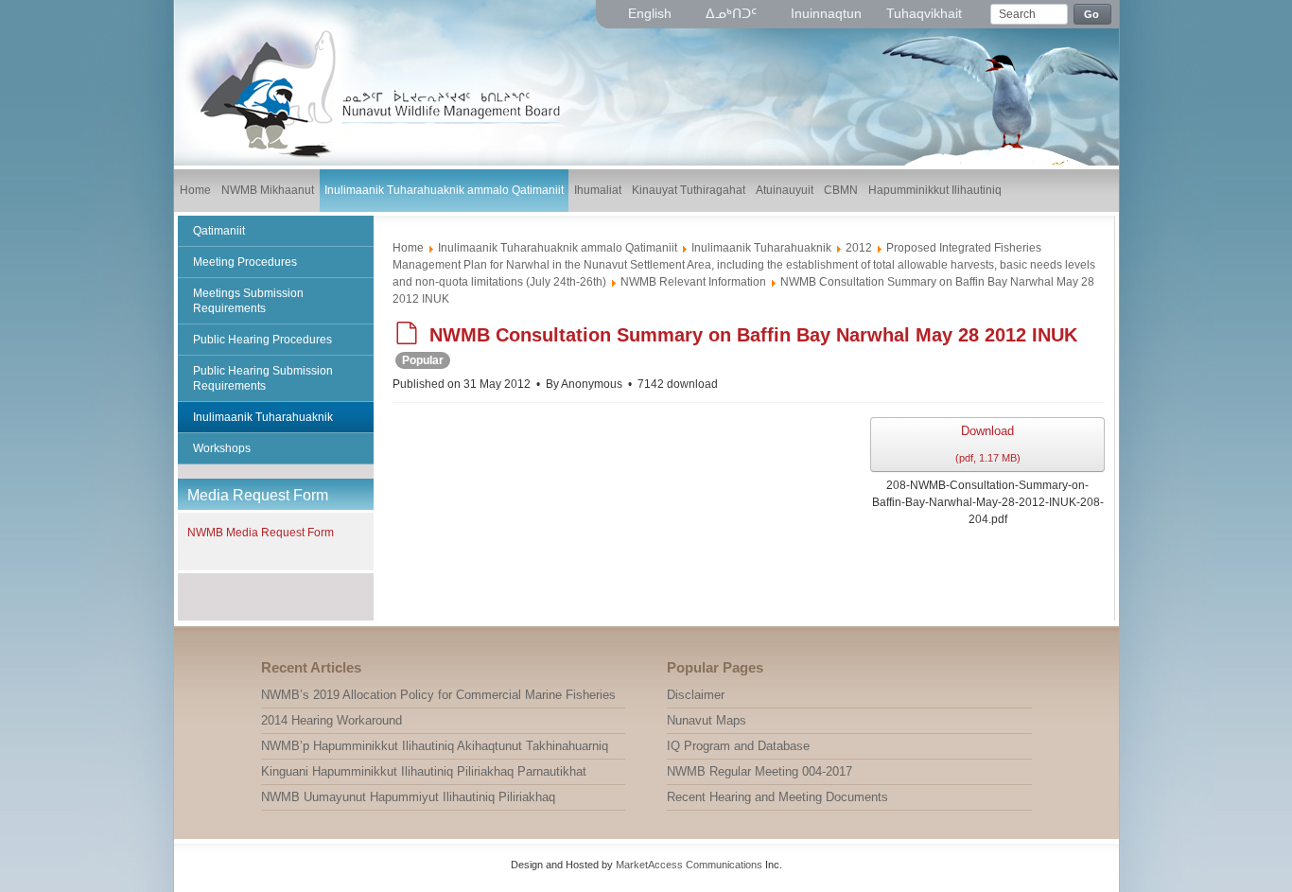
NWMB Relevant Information (693, 282)
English (651, 13)
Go (1092, 14)
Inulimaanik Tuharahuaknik (761, 247)
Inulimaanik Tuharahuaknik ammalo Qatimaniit (557, 247)
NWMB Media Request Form (260, 532)
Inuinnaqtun (826, 13)
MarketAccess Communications (689, 864)
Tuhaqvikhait (924, 13)
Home (408, 247)
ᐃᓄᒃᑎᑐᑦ (733, 13)
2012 (859, 247)
